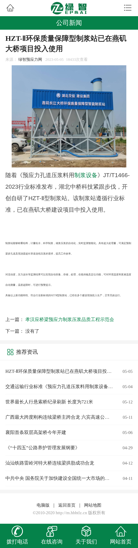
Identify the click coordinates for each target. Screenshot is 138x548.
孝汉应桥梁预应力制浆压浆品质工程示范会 (69, 319)
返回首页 (66, 505)
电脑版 (43, 505)
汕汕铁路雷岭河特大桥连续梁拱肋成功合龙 (49, 463)
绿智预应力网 (30, 59)
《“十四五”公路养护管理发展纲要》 (42, 447)
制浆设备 (85, 175)
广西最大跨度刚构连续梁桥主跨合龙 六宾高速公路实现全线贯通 (59, 417)
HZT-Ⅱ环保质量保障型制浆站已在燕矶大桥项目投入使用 (59, 371)
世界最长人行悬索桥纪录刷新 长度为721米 (49, 401)
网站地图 (92, 505)
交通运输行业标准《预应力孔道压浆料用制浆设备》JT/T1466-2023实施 (59, 386)
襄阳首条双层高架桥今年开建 (35, 432)
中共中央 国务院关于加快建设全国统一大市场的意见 (59, 478)
